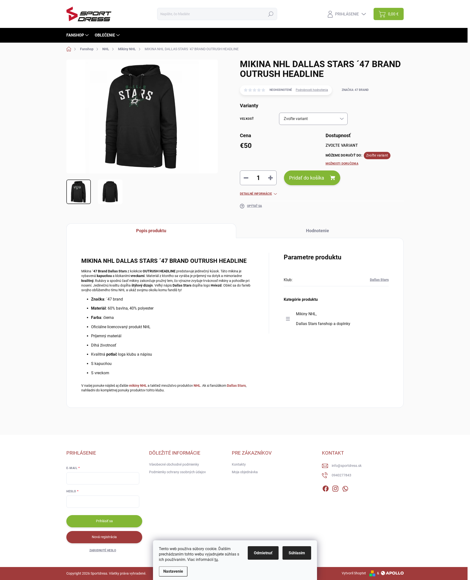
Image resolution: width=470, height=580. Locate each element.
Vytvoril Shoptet (354, 573)
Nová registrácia (104, 537)
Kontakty (239, 464)
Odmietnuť (263, 553)
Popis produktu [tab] (151, 230)
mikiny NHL (138, 385)
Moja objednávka (245, 472)
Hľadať (270, 14)
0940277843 (341, 475)
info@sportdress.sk (347, 466)
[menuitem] (78, 35)
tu (216, 559)
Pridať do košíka (306, 178)
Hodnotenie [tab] (317, 230)
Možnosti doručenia (342, 163)
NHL (197, 385)
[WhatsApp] (345, 487)
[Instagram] (335, 487)
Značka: (355, 90)
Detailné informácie (256, 193)
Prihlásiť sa (104, 521)
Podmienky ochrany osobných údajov (177, 472)
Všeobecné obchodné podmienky (174, 464)
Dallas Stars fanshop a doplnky (323, 323)
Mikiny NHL (306, 314)
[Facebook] (325, 487)
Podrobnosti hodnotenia (312, 90)
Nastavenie (173, 571)
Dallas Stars (236, 385)
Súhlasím (297, 553)
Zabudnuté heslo (102, 550)
